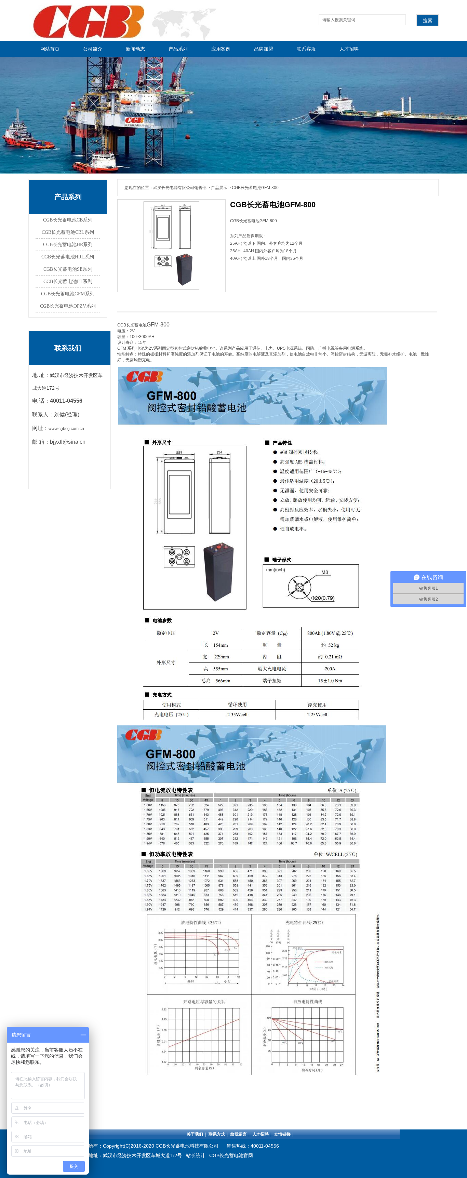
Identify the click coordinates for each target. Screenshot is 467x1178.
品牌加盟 (263, 49)
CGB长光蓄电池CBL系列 (68, 232)
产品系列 (178, 49)
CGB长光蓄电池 (132, 325)
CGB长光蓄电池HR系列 (68, 244)
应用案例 (220, 49)
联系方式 (217, 1134)
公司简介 (92, 49)
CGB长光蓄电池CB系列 (67, 220)
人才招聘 (349, 49)
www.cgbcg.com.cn (66, 428)
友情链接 (282, 1134)
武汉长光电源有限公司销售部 (179, 187)
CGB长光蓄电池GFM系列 (67, 293)
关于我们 (195, 1134)
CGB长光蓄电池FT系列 (67, 281)
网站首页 (49, 49)
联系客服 (306, 49)
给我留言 (238, 1134)
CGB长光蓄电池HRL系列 (67, 256)
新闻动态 (135, 49)
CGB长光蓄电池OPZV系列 (68, 306)
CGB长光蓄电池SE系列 (67, 269)
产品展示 (219, 187)
